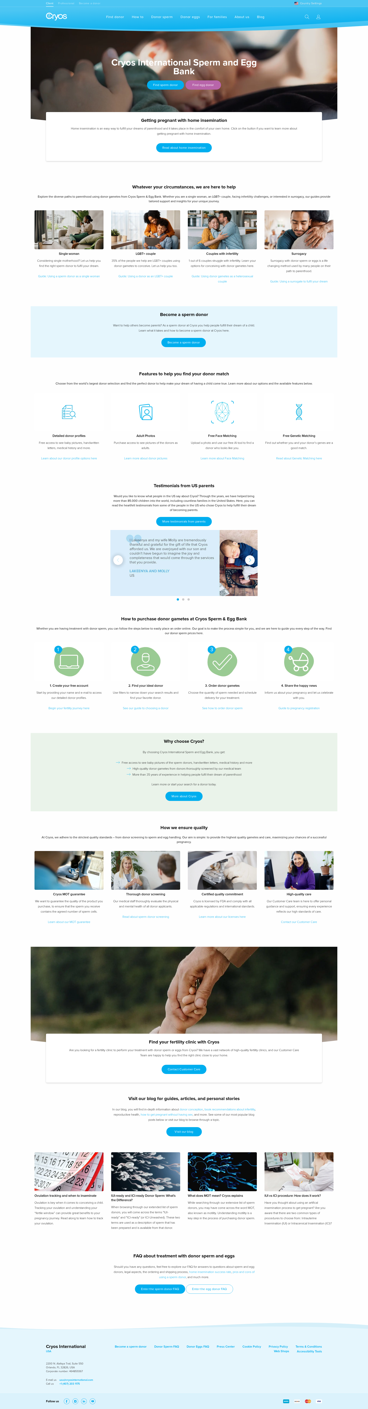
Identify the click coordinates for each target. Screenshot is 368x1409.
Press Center (226, 1347)
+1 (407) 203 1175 (69, 1383)
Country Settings (311, 3)
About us (242, 17)
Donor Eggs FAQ (198, 1347)
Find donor (115, 17)
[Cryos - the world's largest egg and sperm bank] (56, 17)
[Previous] (118, 560)
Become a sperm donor (184, 342)
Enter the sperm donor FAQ (160, 1289)
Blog (260, 17)
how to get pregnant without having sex (167, 1115)
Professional (66, 3)
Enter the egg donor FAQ (209, 1289)
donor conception (191, 1109)
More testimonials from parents (184, 521)
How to (138, 17)
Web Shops (281, 1351)
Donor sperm (162, 17)
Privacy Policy (278, 1347)
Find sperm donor (165, 85)
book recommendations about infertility (230, 1109)
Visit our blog (184, 1132)
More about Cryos (184, 796)
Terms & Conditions (309, 1347)
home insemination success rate (210, 1272)
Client (49, 3)
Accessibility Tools (309, 1351)
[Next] (250, 560)
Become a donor (90, 3)
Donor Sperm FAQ (166, 1347)
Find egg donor (203, 85)
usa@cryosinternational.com (76, 1380)
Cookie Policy (251, 1347)
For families (217, 17)
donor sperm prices (183, 633)
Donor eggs (190, 17)
